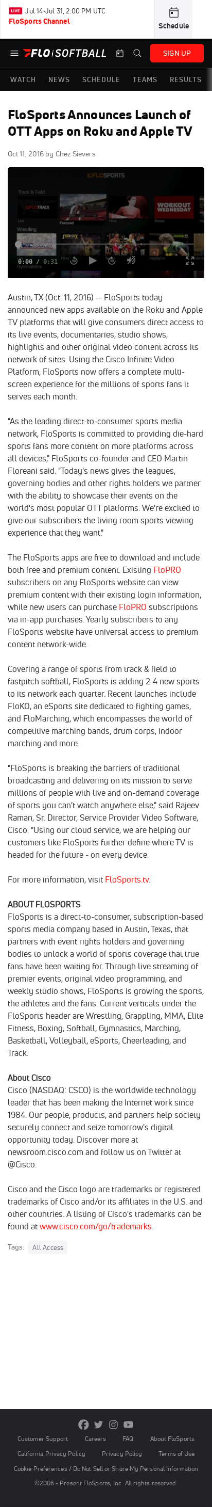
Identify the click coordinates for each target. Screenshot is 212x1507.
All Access (47, 1247)
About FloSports (172, 1438)
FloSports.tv (127, 879)
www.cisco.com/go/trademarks (96, 1226)
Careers (96, 1438)
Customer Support (42, 1438)
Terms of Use (176, 1453)
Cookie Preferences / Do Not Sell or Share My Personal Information (106, 1468)
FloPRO (167, 570)
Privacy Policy (122, 1453)
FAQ (127, 1438)
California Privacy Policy (51, 1453)
